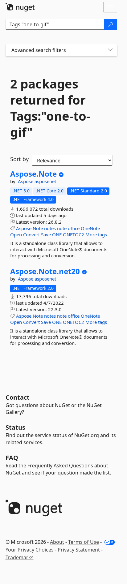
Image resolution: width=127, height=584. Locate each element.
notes (50, 228)
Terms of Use (83, 542)
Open (16, 234)
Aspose (26, 181)
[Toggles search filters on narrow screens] (110, 50)
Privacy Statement (79, 549)
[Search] (110, 24)
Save (46, 234)
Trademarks (20, 557)
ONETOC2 (73, 234)
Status (15, 427)
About (57, 542)
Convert (31, 234)
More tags (96, 234)
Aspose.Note (33, 173)
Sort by (19, 159)
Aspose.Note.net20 (45, 271)
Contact (18, 397)
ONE (57, 234)
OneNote (90, 228)
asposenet (45, 181)
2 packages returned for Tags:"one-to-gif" (50, 108)
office (74, 228)
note (62, 228)
